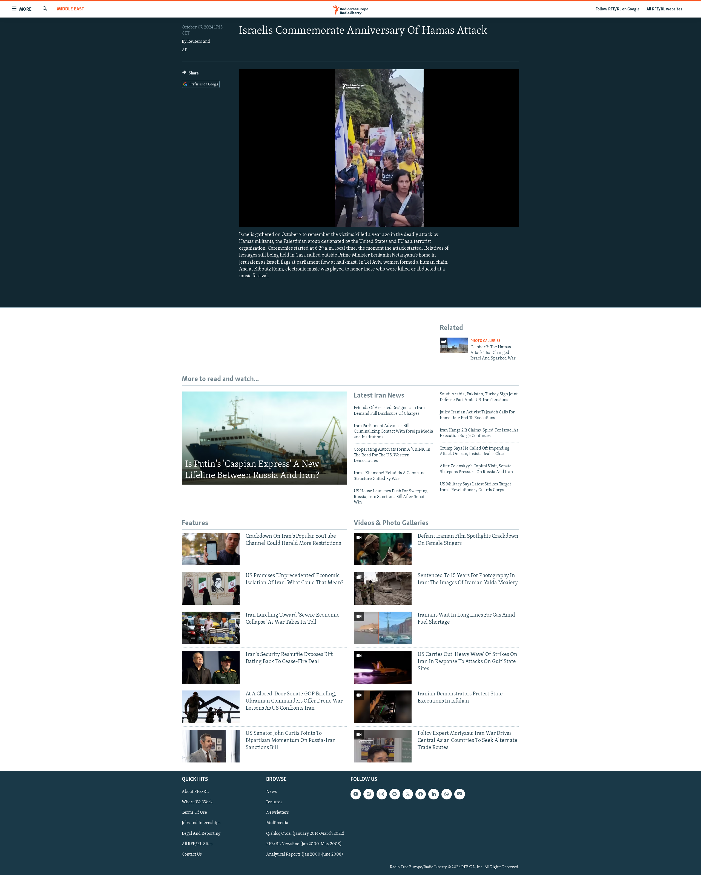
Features (274, 802)
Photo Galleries (485, 341)
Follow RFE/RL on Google (618, 9)
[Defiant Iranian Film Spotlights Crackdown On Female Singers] (383, 549)
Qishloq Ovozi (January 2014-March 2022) (305, 833)
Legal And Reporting (201, 833)
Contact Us (192, 854)
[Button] (190, 74)
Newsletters (277, 812)
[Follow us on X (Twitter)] (408, 794)
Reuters (194, 41)
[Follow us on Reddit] (368, 794)
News (271, 792)
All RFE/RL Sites (197, 844)
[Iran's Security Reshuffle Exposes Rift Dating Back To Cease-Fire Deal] (211, 667)
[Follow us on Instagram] (382, 794)
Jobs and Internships (201, 823)
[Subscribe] (459, 794)
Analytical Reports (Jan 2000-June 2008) (304, 854)
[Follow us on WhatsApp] (446, 794)
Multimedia (277, 823)
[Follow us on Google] (394, 794)
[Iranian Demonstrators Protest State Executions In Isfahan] (383, 706)
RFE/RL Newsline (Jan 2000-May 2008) (304, 844)
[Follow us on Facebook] (420, 794)
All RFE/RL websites (664, 9)
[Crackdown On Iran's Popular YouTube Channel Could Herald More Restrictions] (211, 549)
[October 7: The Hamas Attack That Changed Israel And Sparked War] (454, 345)
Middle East (70, 9)
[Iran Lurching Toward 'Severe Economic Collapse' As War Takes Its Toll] (211, 628)
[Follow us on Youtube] (355, 794)
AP (184, 50)
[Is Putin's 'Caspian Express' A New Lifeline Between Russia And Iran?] (264, 438)
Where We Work (197, 802)
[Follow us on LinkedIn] (433, 794)
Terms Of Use (194, 812)
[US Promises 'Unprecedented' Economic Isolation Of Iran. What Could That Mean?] (211, 588)
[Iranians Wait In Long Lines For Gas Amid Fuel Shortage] (383, 628)
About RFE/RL (195, 792)
